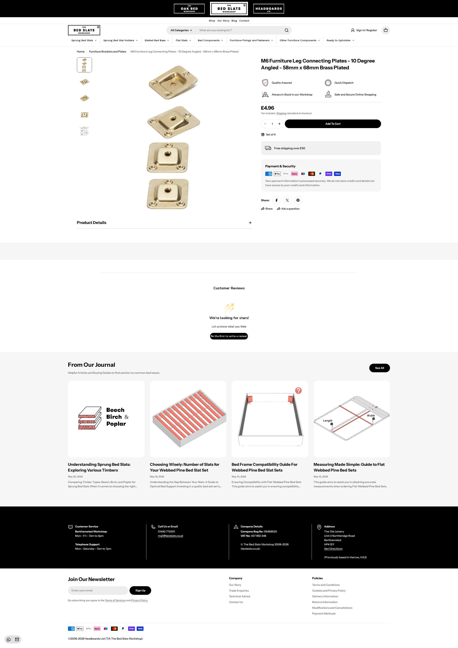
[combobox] (229, 30)
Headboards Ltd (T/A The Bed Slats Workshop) (113, 638)
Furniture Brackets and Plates (107, 51)
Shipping (281, 113)
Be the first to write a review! (229, 336)
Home (81, 51)
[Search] (286, 30)
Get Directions (333, 548)
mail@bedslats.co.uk (170, 535)
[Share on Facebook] (276, 200)
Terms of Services (115, 600)
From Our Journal (91, 364)
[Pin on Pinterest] (298, 200)
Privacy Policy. (139, 600)
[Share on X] (287, 200)
